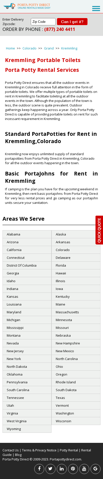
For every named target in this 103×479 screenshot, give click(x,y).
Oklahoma (14, 374)
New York (14, 358)
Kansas (12, 296)
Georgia (13, 273)
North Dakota (17, 366)
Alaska (61, 234)
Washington (65, 413)
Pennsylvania (17, 382)
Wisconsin (63, 421)
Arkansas (63, 242)
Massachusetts (67, 312)
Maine (60, 304)
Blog (18, 454)
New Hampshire (68, 343)
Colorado (29, 48)
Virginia (12, 413)
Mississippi (15, 327)
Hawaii (61, 273)
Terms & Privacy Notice (39, 450)
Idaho (11, 281)
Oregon (61, 374)
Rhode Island (66, 382)
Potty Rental (69, 450)
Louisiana (14, 304)
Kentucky (63, 296)
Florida (61, 265)
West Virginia (16, 421)
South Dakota (66, 390)
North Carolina (67, 358)
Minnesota (64, 320)
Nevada (13, 343)
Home (10, 48)
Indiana (12, 288)
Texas (60, 397)
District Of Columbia (21, 265)
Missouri (62, 327)
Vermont (62, 405)
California (14, 250)
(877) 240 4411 (59, 29)
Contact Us (10, 450)
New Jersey (15, 351)
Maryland (14, 312)
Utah (10, 405)
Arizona (12, 242)
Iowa (59, 288)
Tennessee (15, 397)
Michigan (13, 320)
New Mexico (65, 351)
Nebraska (63, 335)
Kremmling (69, 48)
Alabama (13, 234)
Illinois (60, 281)
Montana (13, 335)
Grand (49, 48)
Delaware (63, 257)
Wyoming (14, 429)
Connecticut (15, 257)
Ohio (59, 366)
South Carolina (18, 390)
